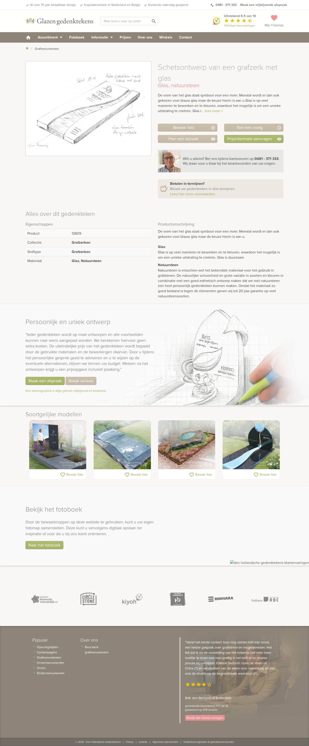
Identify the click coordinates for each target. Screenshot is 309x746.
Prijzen (125, 37)
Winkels (165, 37)
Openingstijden (47, 647)
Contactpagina (47, 652)
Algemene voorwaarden (165, 742)
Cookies (143, 742)
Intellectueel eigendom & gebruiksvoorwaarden (208, 742)
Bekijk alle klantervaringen (205, 718)
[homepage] (28, 37)
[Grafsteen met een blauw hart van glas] (251, 444)
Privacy (129, 742)
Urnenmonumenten (50, 662)
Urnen (41, 668)
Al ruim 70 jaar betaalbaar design (53, 4)
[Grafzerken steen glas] (186, 444)
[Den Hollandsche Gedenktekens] (59, 21)
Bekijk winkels (81, 381)
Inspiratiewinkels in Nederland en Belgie (112, 4)
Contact (185, 37)
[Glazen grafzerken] (122, 444)
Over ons (145, 37)
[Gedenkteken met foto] (57, 444)
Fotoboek (77, 37)
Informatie (100, 37)
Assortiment (48, 37)
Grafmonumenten (49, 657)
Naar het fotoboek (44, 545)
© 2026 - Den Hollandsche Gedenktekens (98, 742)
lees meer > (214, 110)
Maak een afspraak (45, 381)
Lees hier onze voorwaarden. (193, 193)
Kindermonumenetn (50, 673)
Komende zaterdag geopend (168, 4)
